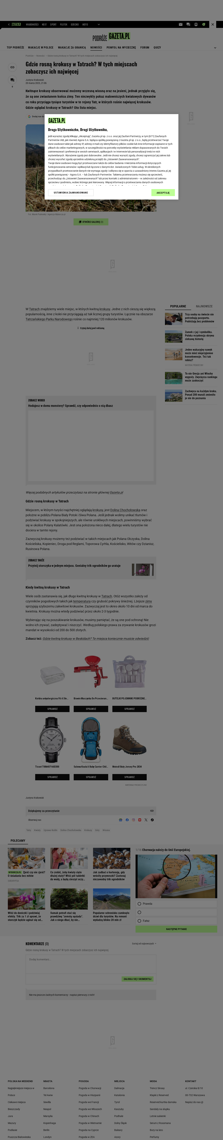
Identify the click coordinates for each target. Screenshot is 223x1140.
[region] (111, 157)
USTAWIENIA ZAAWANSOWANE (71, 192)
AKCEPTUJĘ (163, 192)
